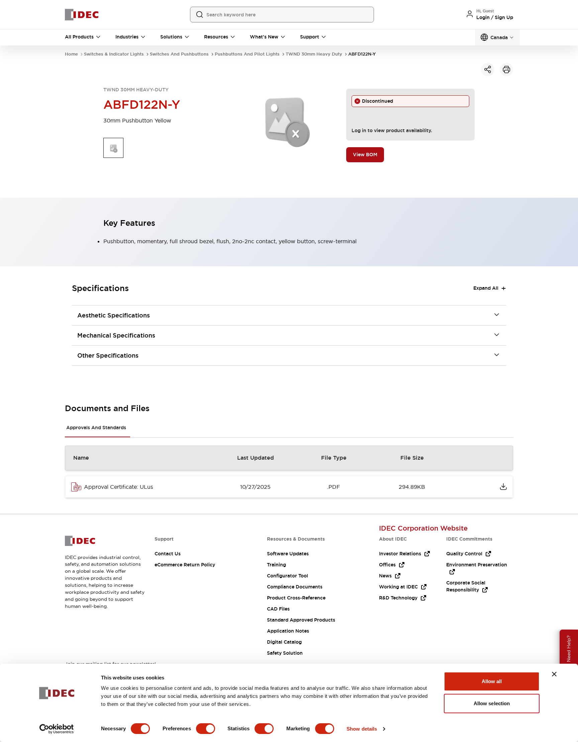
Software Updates (288, 554)
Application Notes (288, 631)
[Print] (506, 69)
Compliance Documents (294, 587)
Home (71, 54)
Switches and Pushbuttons (179, 54)
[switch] (205, 728)
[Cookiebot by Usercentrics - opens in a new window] (56, 729)
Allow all (492, 681)
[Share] (487, 69)
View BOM (365, 155)
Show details (362, 729)
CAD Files (278, 609)
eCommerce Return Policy (185, 565)
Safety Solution (285, 653)
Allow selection (492, 703)
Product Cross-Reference (296, 598)
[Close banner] (554, 674)
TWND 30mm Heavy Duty (314, 54)
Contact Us (168, 554)
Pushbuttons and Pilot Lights (247, 54)
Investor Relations (400, 554)
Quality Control (464, 554)
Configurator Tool (287, 576)
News (385, 576)
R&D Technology (398, 598)
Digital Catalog (284, 642)
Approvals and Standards (96, 428)
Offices (387, 565)
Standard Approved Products (301, 620)
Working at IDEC (398, 587)
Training (276, 565)
